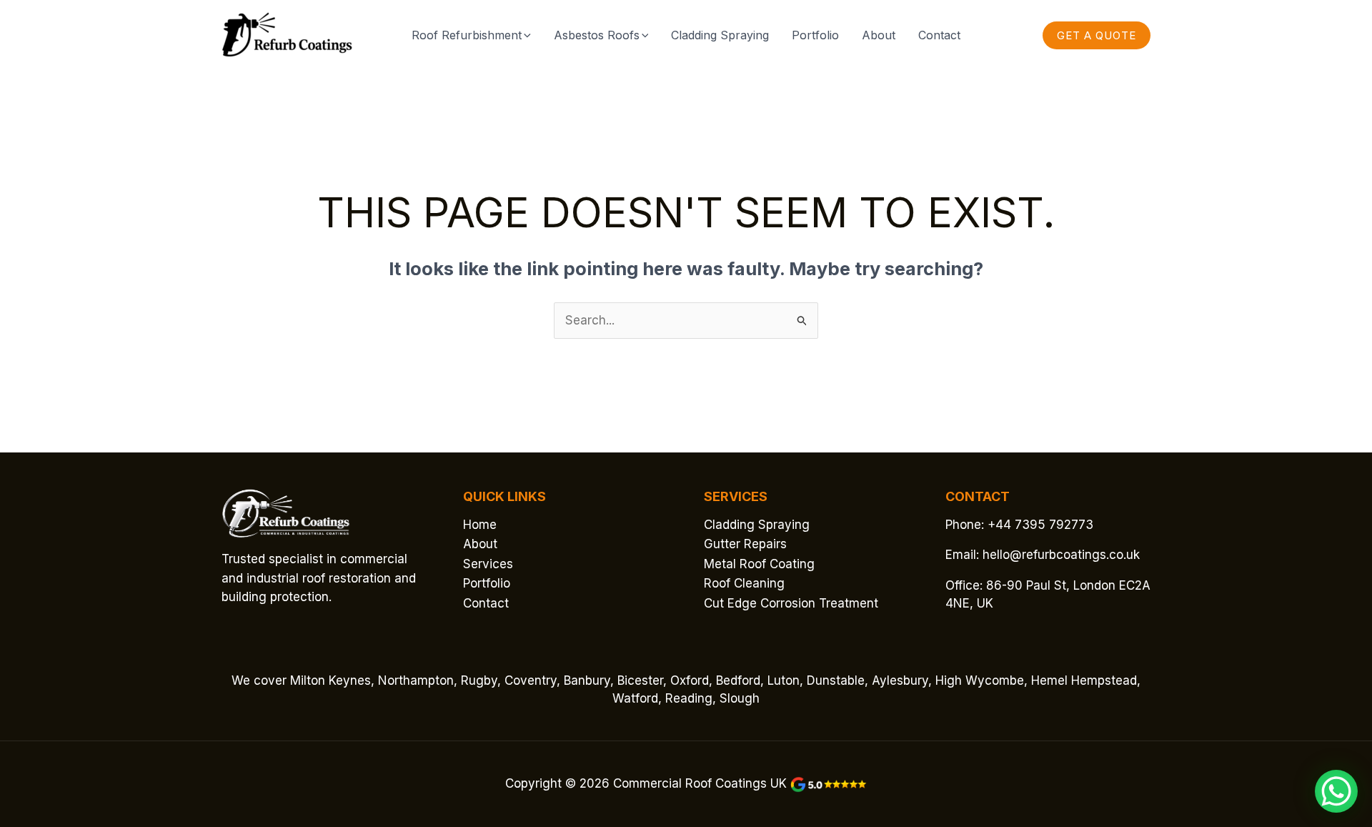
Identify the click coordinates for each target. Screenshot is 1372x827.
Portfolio (815, 35)
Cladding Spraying (720, 35)
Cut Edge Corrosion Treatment (791, 603)
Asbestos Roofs (597, 35)
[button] (526, 35)
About (878, 35)
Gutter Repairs (745, 544)
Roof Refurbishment (467, 35)
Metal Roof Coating (759, 564)
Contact (939, 35)
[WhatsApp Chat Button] (1336, 791)
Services (488, 564)
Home (480, 525)
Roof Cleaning (744, 583)
